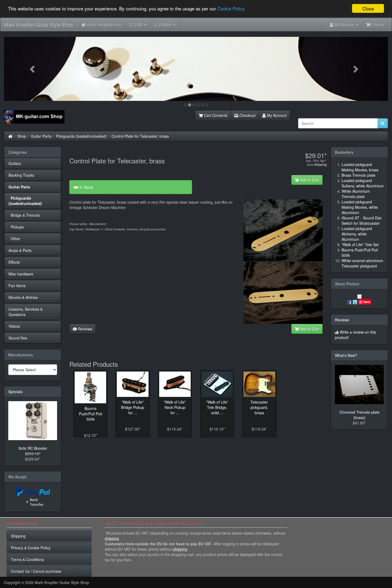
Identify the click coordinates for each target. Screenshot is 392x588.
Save (366, 302)
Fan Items (17, 285)
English (164, 24)
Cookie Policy (231, 8)
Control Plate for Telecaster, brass (140, 136)
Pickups (16, 227)
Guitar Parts (41, 136)
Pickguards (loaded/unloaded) (81, 136)
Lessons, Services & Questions (26, 311)
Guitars (15, 163)
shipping (320, 164)
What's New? (346, 355)
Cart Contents (215, 115)
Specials (15, 391)
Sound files (18, 338)
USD (137, 24)
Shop (21, 136)
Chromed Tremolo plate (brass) (359, 414)
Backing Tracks (21, 175)
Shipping (18, 536)
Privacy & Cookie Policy (30, 547)
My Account (276, 115)
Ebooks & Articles (23, 297)
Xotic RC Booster (32, 448)
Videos (14, 326)
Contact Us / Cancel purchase (36, 571)
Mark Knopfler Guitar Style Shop (38, 24)
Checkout (246, 115)
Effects (14, 262)
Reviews (84, 329)
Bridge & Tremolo (24, 215)
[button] (33, 69)
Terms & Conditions (27, 559)
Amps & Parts (20, 250)
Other (14, 238)
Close (368, 8)
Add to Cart (309, 180)
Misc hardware (21, 274)
